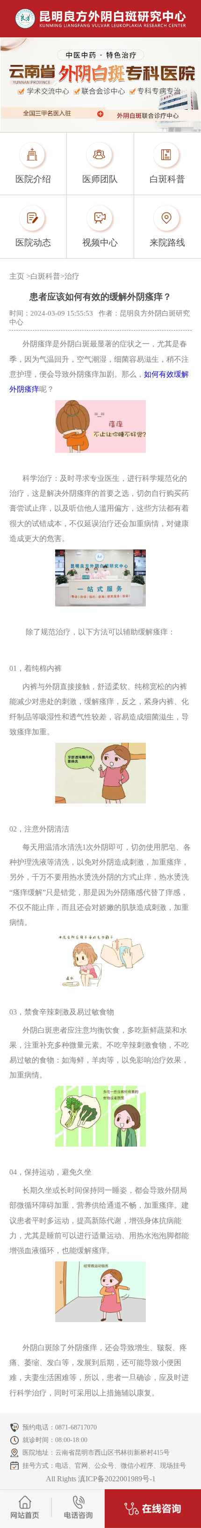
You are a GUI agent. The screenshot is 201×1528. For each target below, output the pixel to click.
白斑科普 (45, 276)
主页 (16, 276)
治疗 (72, 276)
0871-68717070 (76, 1427)
